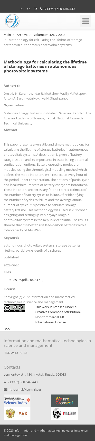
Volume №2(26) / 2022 (49, 34)
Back (7, 329)
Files (7, 272)
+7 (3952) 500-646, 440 (58, 9)
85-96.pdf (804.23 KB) (28, 280)
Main (7, 34)
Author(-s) (11, 85)
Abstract (10, 130)
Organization (14, 105)
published (11, 257)
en (28, 9)
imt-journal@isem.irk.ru (24, 389)
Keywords (11, 237)
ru (22, 9)
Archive (22, 34)
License (10, 289)
